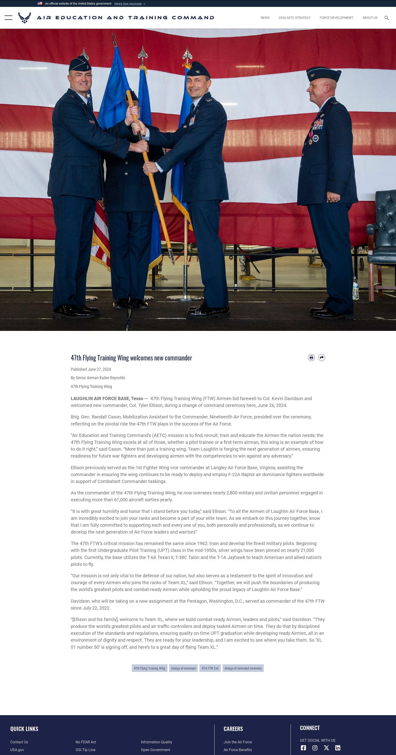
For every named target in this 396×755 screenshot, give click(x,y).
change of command (183, 668)
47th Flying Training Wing (149, 668)
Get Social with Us (318, 740)
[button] (130, 3)
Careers (233, 728)
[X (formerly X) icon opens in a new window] (326, 747)
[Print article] (311, 357)
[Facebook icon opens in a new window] (303, 747)
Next (376, 180)
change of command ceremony (243, 668)
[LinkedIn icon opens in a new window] (337, 747)
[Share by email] (321, 357)
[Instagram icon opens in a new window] (314, 747)
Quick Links (24, 728)
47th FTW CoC (210, 668)
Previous (20, 180)
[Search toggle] (387, 17)
